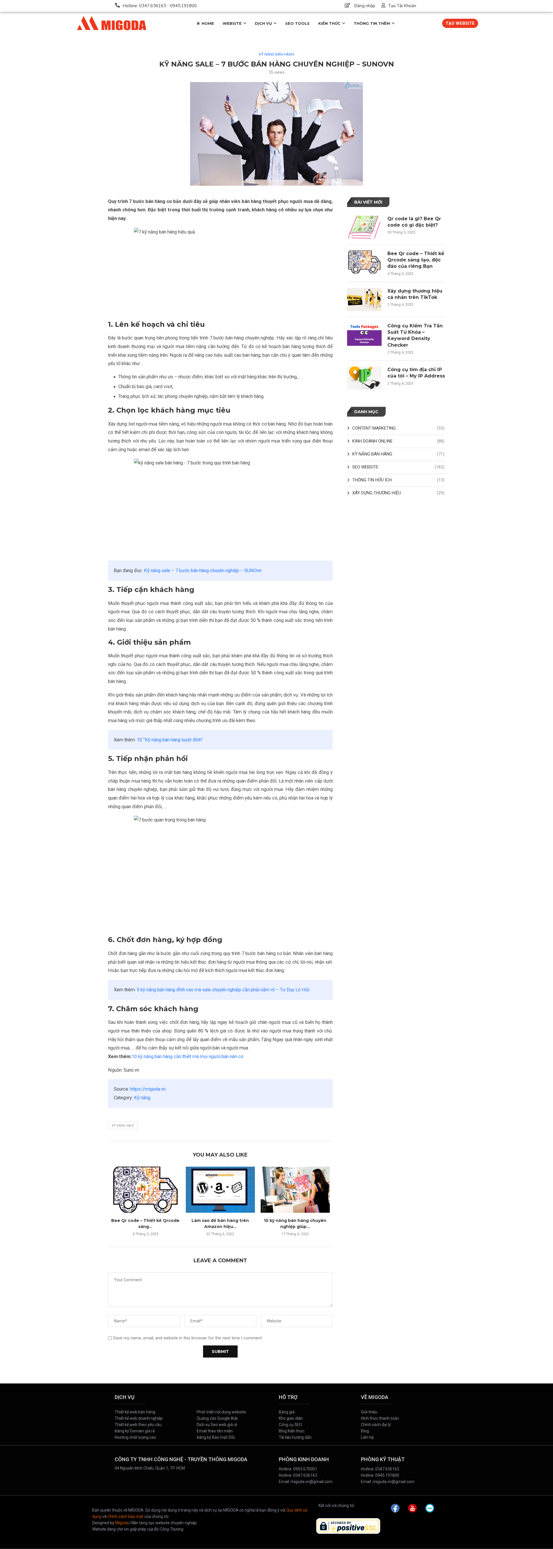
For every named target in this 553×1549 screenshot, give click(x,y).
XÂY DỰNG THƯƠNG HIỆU (398, 493)
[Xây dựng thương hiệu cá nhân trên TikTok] (364, 299)
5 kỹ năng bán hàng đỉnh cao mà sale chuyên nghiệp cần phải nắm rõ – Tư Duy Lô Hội (223, 989)
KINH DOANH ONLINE (398, 441)
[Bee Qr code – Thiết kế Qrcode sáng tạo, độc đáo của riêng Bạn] (145, 1190)
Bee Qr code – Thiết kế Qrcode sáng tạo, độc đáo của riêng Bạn (415, 260)
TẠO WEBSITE (460, 23)
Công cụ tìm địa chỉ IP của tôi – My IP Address (416, 373)
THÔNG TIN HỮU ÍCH (398, 480)
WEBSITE (232, 23)
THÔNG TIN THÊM (372, 23)
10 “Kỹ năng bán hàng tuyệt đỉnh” (170, 740)
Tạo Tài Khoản (402, 6)
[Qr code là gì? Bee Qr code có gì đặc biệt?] (364, 227)
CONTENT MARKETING (398, 428)
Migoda (122, 1522)
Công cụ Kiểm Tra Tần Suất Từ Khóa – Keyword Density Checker (415, 335)
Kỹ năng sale (123, 1125)
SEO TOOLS (297, 23)
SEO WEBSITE (398, 467)
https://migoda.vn (148, 1089)
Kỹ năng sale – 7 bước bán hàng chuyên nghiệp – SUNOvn (203, 570)
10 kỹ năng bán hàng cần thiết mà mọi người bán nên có (187, 1056)
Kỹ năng (142, 1097)
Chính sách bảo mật (125, 1516)
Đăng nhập (364, 6)
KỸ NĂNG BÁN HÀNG (276, 54)
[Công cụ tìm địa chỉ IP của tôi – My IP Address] (364, 378)
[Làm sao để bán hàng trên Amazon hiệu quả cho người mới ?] (220, 1190)
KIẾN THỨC (329, 23)
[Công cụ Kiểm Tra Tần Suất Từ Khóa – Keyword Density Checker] (364, 334)
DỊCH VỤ (263, 23)
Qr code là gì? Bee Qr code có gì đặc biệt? (414, 222)
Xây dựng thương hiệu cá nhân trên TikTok (414, 294)
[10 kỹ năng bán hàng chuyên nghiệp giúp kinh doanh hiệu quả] (295, 1190)
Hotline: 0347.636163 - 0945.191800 (159, 6)
